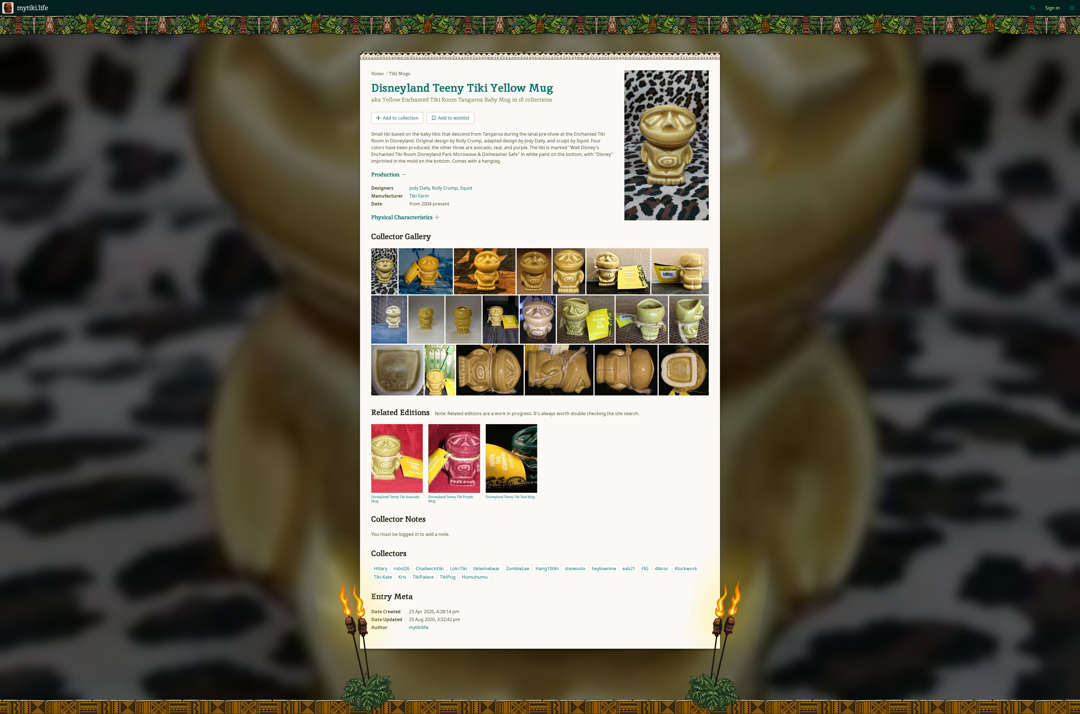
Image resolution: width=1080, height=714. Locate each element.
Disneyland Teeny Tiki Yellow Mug (462, 87)
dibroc (662, 568)
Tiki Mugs (399, 74)
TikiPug (448, 577)
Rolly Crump (445, 188)
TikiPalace (423, 577)
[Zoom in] (384, 271)
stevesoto (575, 568)
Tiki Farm (419, 196)
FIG (645, 568)
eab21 (628, 568)
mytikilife (418, 627)
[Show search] (1033, 8)
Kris (402, 577)
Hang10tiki (547, 568)
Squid (466, 188)
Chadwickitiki (430, 568)
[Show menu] (1072, 8)
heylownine (604, 568)
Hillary (380, 568)
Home (378, 74)
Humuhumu (475, 577)
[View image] (666, 145)
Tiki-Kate (383, 577)
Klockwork (686, 568)
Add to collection (400, 118)
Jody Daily (420, 188)
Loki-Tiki (458, 568)
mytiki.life (32, 7)
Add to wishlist (453, 118)
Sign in (1052, 8)
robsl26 (401, 568)
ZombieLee (517, 568)
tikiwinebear (486, 568)
